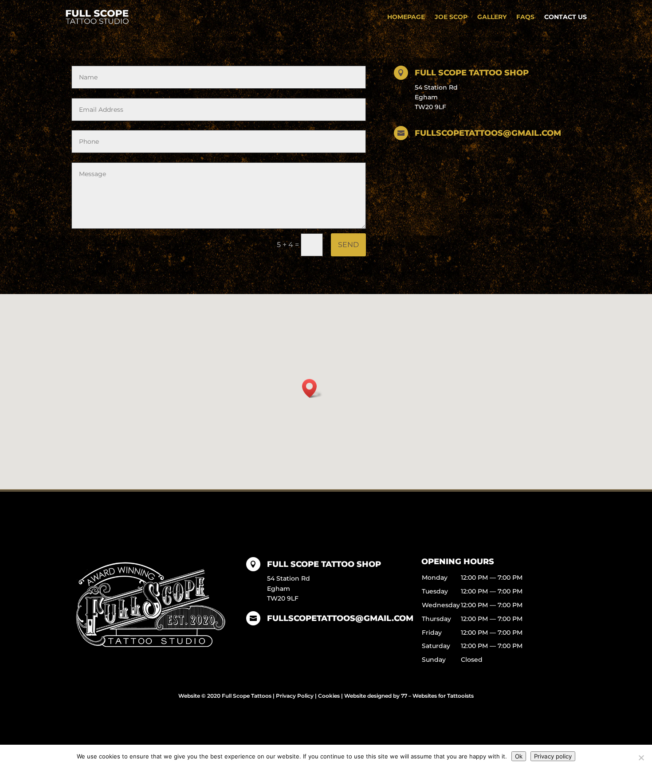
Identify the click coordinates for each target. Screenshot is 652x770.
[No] (640, 757)
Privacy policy (553, 756)
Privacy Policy (295, 695)
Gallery (492, 17)
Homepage (406, 17)
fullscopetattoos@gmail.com (340, 618)
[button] (312, 388)
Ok (518, 756)
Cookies (329, 695)
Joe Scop (451, 17)
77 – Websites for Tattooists (437, 695)
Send (348, 244)
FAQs (525, 17)
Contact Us (565, 17)
